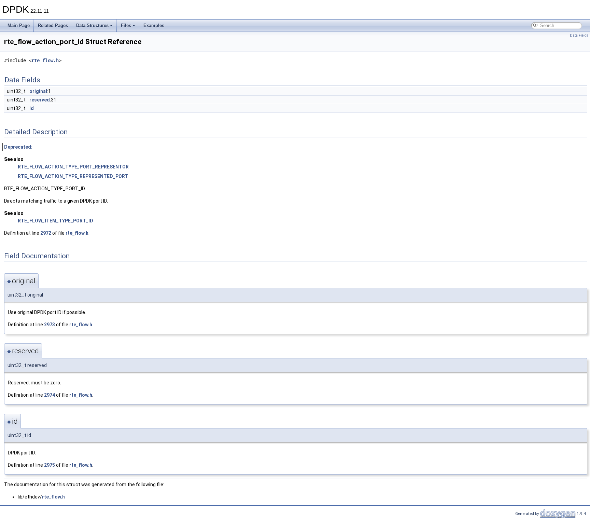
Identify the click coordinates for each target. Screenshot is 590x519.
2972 (45, 233)
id (31, 108)
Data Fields (579, 35)
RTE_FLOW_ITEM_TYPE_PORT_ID (55, 220)
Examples (153, 25)
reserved (39, 100)
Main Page (19, 25)
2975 (49, 465)
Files (126, 25)
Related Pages (53, 25)
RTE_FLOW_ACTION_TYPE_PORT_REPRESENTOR (73, 166)
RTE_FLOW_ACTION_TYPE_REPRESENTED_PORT (73, 176)
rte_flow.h (45, 60)
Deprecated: (18, 147)
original (38, 91)
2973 (49, 324)
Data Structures (92, 25)
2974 (49, 395)
